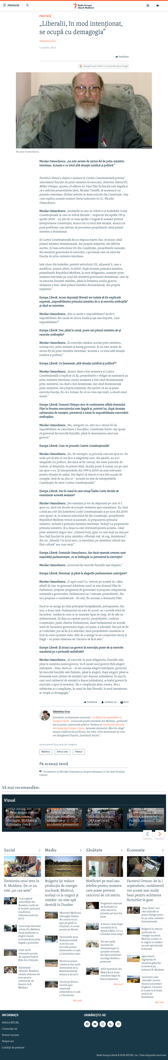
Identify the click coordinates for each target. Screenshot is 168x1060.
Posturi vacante (10, 1035)
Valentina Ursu (47, 41)
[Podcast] (148, 5)
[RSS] (110, 1024)
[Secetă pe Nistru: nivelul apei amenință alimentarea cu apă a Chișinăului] (51, 984)
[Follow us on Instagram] (103, 1024)
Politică (45, 16)
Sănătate (94, 850)
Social (9, 850)
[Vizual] (158, 5)
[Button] (122, 57)
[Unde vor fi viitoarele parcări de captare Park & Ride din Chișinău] (10, 952)
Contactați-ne (9, 1029)
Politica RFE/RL (10, 1023)
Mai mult (77, 1000)
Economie (136, 850)
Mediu (50, 850)
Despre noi (8, 1041)
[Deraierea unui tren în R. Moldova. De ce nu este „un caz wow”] (22, 866)
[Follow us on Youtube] (95, 1024)
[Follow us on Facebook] (87, 1024)
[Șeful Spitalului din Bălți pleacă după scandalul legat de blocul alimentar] (92, 971)
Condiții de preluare (13, 1047)
